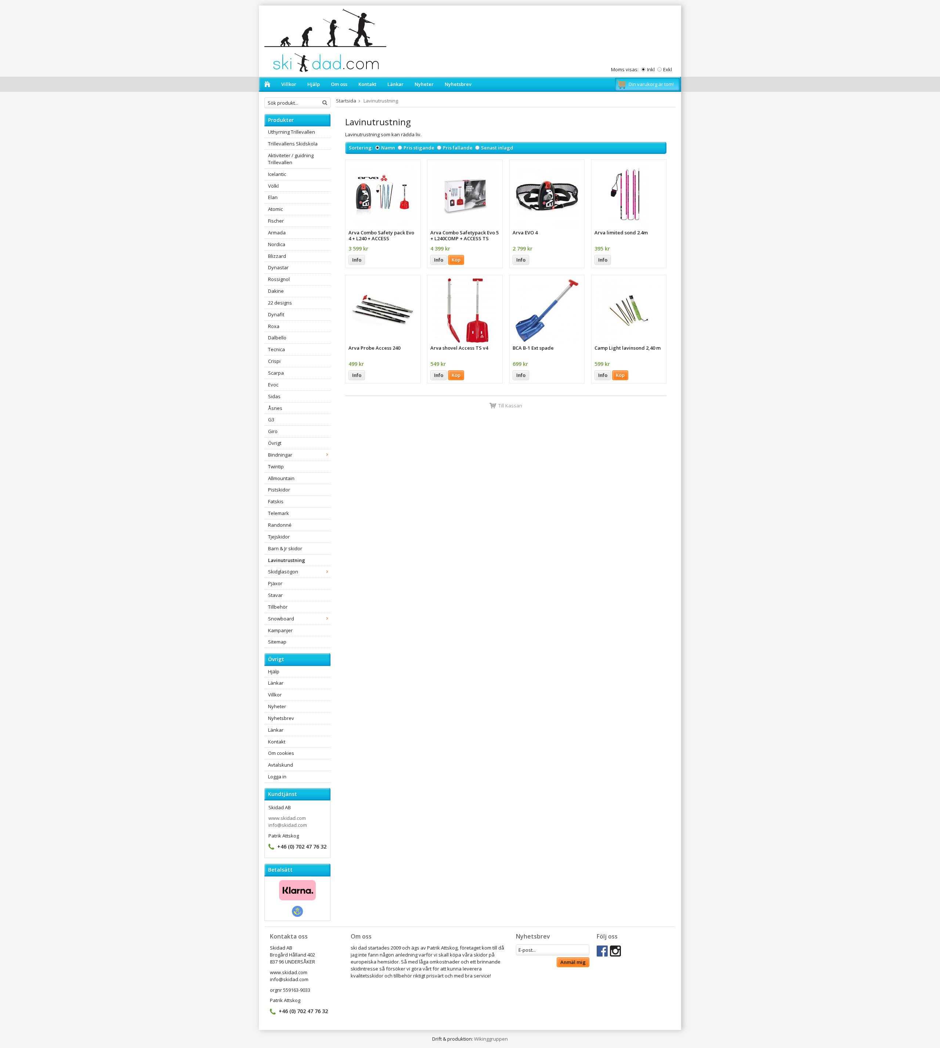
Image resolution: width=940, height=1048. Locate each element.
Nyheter (424, 84)
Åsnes (275, 408)
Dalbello (277, 337)
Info (356, 259)
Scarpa (276, 373)
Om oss (339, 84)
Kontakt (367, 84)
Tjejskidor (279, 536)
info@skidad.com (287, 825)
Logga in (277, 776)
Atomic (275, 209)
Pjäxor (275, 583)
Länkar (395, 84)
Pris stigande (419, 147)
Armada (277, 232)
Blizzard (277, 256)
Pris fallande (458, 147)
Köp (456, 259)
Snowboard (281, 618)
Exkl (667, 69)
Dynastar (278, 267)
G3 (271, 419)
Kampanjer (280, 630)
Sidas (274, 396)
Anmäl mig (573, 962)
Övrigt (274, 443)
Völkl (273, 186)
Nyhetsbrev (458, 84)
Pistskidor (279, 489)
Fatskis (275, 501)
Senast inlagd (497, 147)
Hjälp (313, 84)
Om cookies (281, 753)
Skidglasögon (283, 571)
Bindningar (280, 454)
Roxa (273, 326)
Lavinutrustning (286, 560)
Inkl (651, 69)
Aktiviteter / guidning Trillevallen (291, 159)
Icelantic (277, 174)
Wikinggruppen (491, 1039)
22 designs (280, 302)
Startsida (346, 100)
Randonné (280, 525)
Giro (273, 431)
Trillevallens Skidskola (293, 143)
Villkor (288, 84)
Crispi (274, 361)
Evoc (273, 384)
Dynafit (276, 314)
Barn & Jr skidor (285, 548)
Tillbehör (278, 607)
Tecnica (276, 349)
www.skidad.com (287, 818)
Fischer (276, 220)
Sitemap (277, 641)
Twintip (276, 466)
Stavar (275, 595)
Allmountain (281, 478)
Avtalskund (280, 764)
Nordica (276, 244)
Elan (273, 197)
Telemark (278, 513)
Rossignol (279, 279)
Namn (388, 147)
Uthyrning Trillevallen (291, 132)
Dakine (276, 291)
